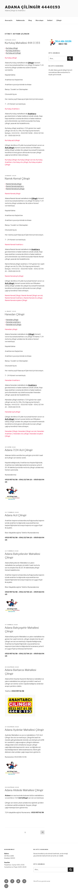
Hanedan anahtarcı (13, 322)
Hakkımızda (20, 20)
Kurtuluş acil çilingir (13, 53)
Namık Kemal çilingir (14, 184)
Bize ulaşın (39, 20)
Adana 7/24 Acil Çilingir (19, 450)
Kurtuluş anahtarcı (13, 51)
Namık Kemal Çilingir (17, 178)
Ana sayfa (8, 20)
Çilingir (59, 20)
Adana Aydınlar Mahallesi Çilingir (24, 729)
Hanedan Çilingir (15, 314)
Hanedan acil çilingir (13, 324)
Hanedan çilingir (12, 320)
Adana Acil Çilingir (16, 515)
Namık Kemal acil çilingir (15, 189)
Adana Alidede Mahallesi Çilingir (24, 790)
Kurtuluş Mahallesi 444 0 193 (22, 42)
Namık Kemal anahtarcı (15, 186)
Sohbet (50, 20)
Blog (30, 20)
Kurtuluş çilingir (12, 48)
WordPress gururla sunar (41, 881)
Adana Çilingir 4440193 (32, 7)
